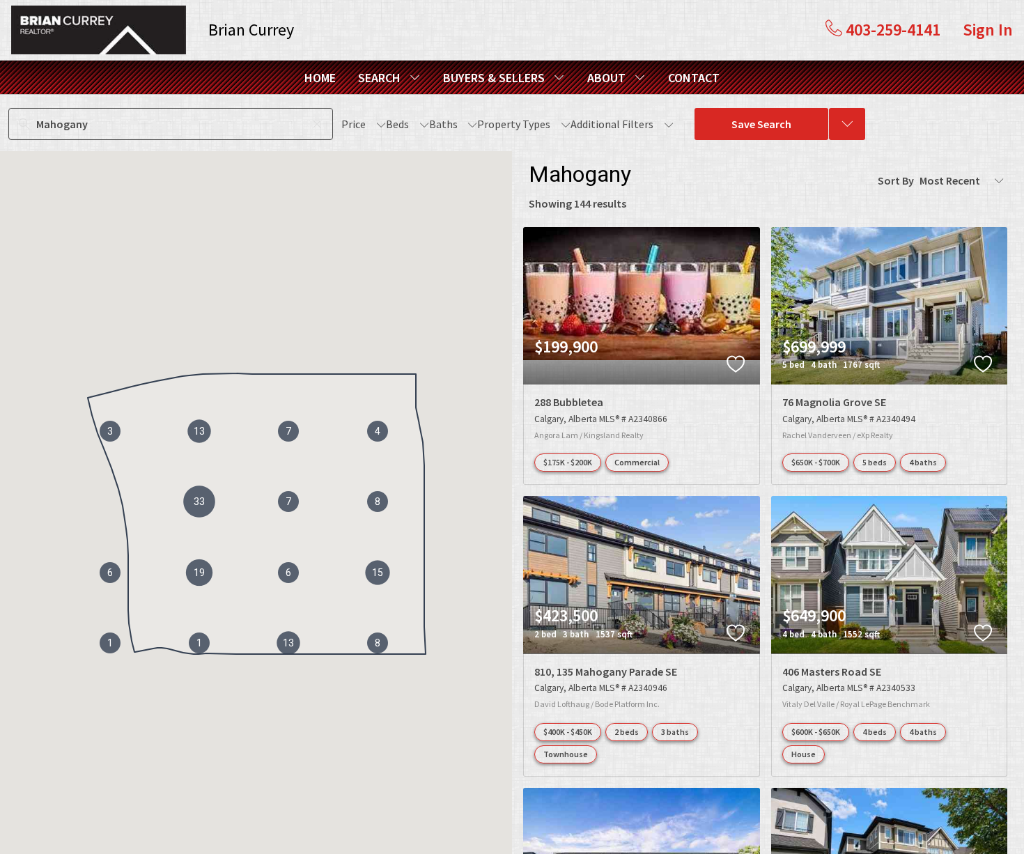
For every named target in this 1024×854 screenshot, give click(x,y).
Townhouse (565, 754)
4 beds (874, 732)
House (803, 754)
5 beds (874, 462)
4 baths (923, 462)
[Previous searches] (847, 124)
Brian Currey (251, 29)
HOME (320, 78)
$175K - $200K (567, 462)
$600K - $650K (815, 732)
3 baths (675, 732)
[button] (199, 502)
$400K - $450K (567, 732)
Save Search (761, 124)
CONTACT (694, 78)
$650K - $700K (815, 462)
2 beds (626, 732)
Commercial (637, 462)
